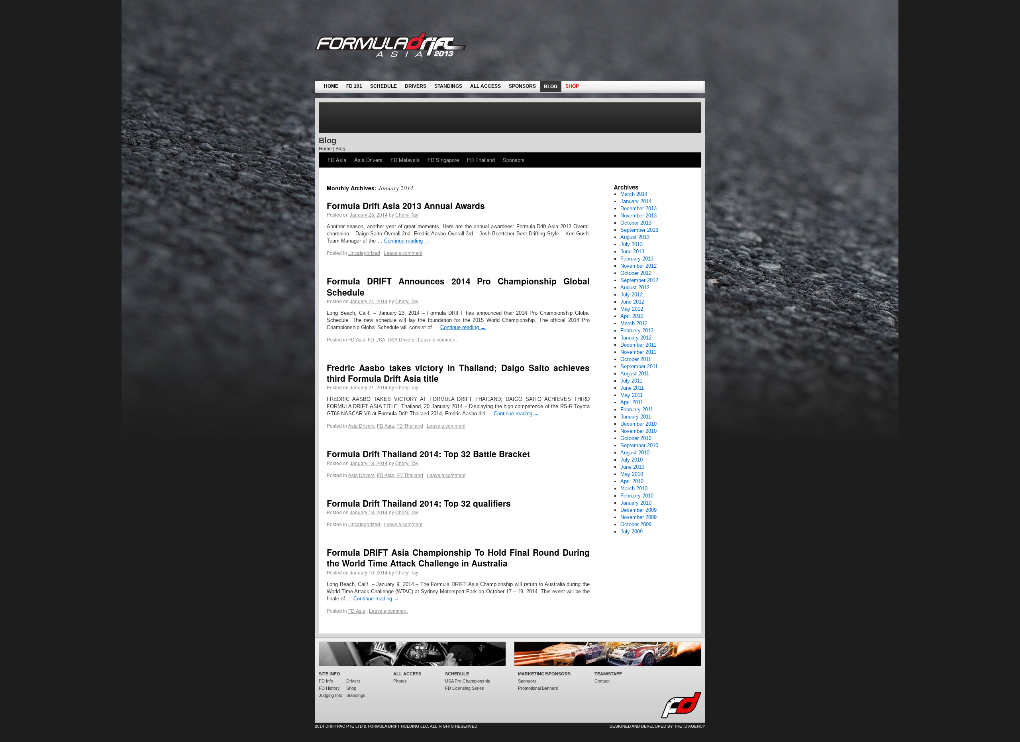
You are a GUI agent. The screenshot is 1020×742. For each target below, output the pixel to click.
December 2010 (638, 424)
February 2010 (636, 496)
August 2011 (634, 374)
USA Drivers (401, 339)
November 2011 (638, 352)
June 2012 (632, 302)
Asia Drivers (368, 160)
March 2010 (633, 488)
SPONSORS (522, 86)
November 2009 (638, 517)
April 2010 (631, 481)
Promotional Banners (538, 688)
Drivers (353, 681)
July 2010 (631, 460)
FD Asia (337, 160)
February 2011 (636, 409)
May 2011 (631, 395)
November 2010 (638, 431)
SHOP (572, 86)
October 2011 (635, 359)
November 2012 (638, 266)
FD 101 (354, 86)
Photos (400, 681)
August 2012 (634, 287)
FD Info (326, 681)
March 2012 (633, 323)
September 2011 (639, 366)
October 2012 (635, 273)
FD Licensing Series (464, 688)
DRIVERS (415, 86)
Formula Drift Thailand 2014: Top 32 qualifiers (419, 503)
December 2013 (638, 208)
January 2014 (635, 201)
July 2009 (631, 532)
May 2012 (631, 309)
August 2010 (634, 453)
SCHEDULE (383, 86)
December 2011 (638, 345)
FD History (329, 688)
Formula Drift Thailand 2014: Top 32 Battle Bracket (428, 454)
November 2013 (638, 216)
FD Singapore (443, 160)
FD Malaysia (405, 160)
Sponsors (514, 160)
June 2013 (632, 252)
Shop (351, 688)
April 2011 (631, 402)
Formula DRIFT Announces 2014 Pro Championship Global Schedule (458, 286)
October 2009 (635, 524)
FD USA (376, 339)
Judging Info (330, 695)
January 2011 (635, 417)
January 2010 (635, 503)
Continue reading (407, 241)
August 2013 (634, 237)
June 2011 (632, 388)
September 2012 (639, 280)
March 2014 (633, 194)
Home (325, 149)
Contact (602, 681)
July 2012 (631, 295)
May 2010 (631, 474)
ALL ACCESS (485, 86)
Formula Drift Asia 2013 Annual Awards (406, 205)
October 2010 (635, 438)
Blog (340, 149)
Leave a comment (403, 252)
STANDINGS (448, 86)
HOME (331, 86)
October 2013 (635, 223)
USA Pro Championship (467, 681)
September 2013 (639, 230)
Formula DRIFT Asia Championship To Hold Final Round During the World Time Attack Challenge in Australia (458, 557)
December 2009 (638, 510)
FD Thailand (481, 160)
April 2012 (631, 316)
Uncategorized (364, 252)
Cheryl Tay (406, 214)
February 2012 (636, 331)
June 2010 (632, 467)
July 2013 (631, 244)
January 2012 (635, 338)
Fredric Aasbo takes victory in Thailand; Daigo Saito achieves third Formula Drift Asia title (458, 372)
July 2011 (631, 381)
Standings (355, 695)
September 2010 (639, 445)
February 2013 (636, 259)
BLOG (550, 86)
